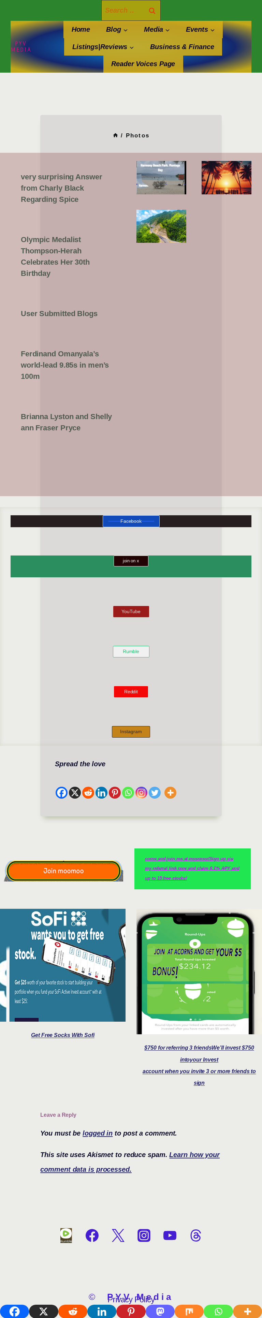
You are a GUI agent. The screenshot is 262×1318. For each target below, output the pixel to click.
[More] (170, 785)
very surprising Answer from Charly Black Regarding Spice (61, 188)
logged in (98, 1133)
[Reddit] (88, 785)
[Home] (115, 135)
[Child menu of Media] (157, 29)
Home (81, 29)
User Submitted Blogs (59, 313)
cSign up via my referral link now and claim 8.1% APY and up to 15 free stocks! (192, 868)
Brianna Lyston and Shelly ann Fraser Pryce (66, 422)
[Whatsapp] (128, 785)
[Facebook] (62, 785)
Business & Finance (182, 46)
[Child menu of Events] (200, 29)
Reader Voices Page (143, 64)
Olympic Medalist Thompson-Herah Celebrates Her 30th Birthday (55, 256)
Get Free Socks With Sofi (62, 1035)
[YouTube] (170, 1235)
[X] (75, 785)
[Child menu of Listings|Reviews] (103, 47)
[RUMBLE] (66, 1235)
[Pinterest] (115, 785)
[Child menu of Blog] (117, 29)
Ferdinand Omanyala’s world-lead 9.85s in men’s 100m (65, 365)
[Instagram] (141, 785)
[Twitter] (155, 785)
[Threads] (196, 1235)
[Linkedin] (101, 785)
